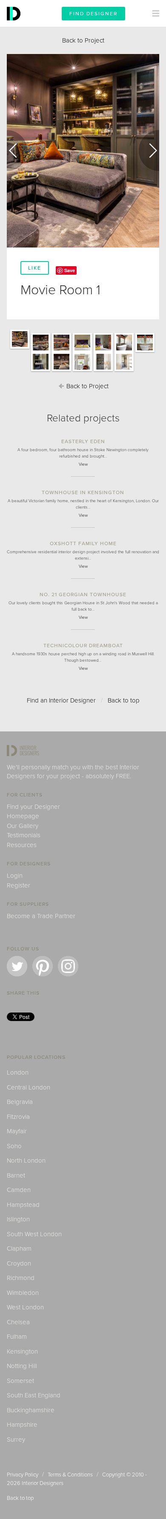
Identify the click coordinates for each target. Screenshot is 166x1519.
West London (25, 1307)
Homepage (23, 816)
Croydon (19, 1263)
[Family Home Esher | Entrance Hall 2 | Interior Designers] (103, 370)
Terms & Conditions (70, 1474)
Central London (28, 1087)
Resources (22, 845)
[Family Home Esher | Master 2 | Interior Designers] (103, 351)
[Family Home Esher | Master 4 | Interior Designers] (145, 351)
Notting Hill (22, 1366)
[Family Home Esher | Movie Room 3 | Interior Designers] (61, 351)
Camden (19, 1190)
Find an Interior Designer (61, 700)
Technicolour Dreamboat (83, 646)
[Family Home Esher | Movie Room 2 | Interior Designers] (40, 351)
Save (69, 270)
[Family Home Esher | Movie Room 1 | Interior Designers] (19, 348)
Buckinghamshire (30, 1410)
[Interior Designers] (15, 24)
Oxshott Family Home (83, 543)
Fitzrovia (18, 1117)
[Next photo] (149, 150)
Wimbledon (23, 1293)
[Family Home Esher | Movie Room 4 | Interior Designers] (61, 370)
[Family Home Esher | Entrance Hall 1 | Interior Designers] (82, 370)
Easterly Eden (83, 441)
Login (15, 875)
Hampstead (23, 1205)
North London (26, 1160)
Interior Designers (42, 1483)
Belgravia (20, 1102)
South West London (34, 1234)
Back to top (124, 700)
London (18, 1072)
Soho (14, 1146)
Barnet (16, 1175)
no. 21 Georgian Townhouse (83, 594)
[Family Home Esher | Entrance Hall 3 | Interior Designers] (124, 370)
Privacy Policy (22, 1474)
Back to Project (83, 40)
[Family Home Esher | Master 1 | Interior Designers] (82, 351)
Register (18, 885)
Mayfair (17, 1131)
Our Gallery (22, 826)
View (83, 464)
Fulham (17, 1336)
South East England (33, 1395)
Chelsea (18, 1322)
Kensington (22, 1351)
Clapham (19, 1248)
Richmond (20, 1278)
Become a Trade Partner (41, 916)
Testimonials (23, 835)
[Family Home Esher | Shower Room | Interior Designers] (40, 370)
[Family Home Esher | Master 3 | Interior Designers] (124, 351)
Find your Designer (33, 807)
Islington (18, 1219)
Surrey (16, 1439)
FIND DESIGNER (93, 14)
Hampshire (22, 1424)
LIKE (34, 268)
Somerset (20, 1381)
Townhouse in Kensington (83, 492)
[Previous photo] (17, 150)
